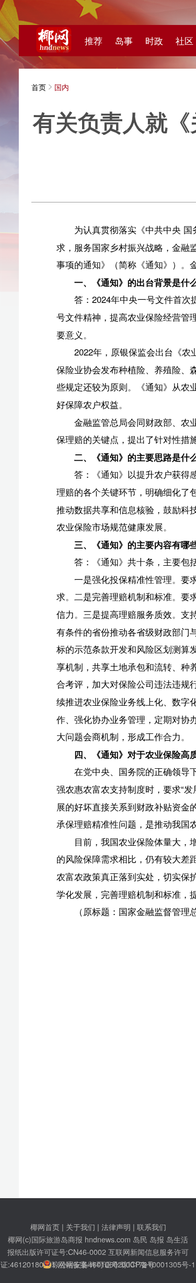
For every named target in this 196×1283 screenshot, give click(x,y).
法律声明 (116, 1226)
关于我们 (80, 1226)
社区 (184, 40)
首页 (38, 86)
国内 (61, 86)
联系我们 (151, 1226)
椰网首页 (45, 1226)
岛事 (124, 40)
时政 (154, 40)
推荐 (93, 40)
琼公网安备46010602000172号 (103, 1264)
